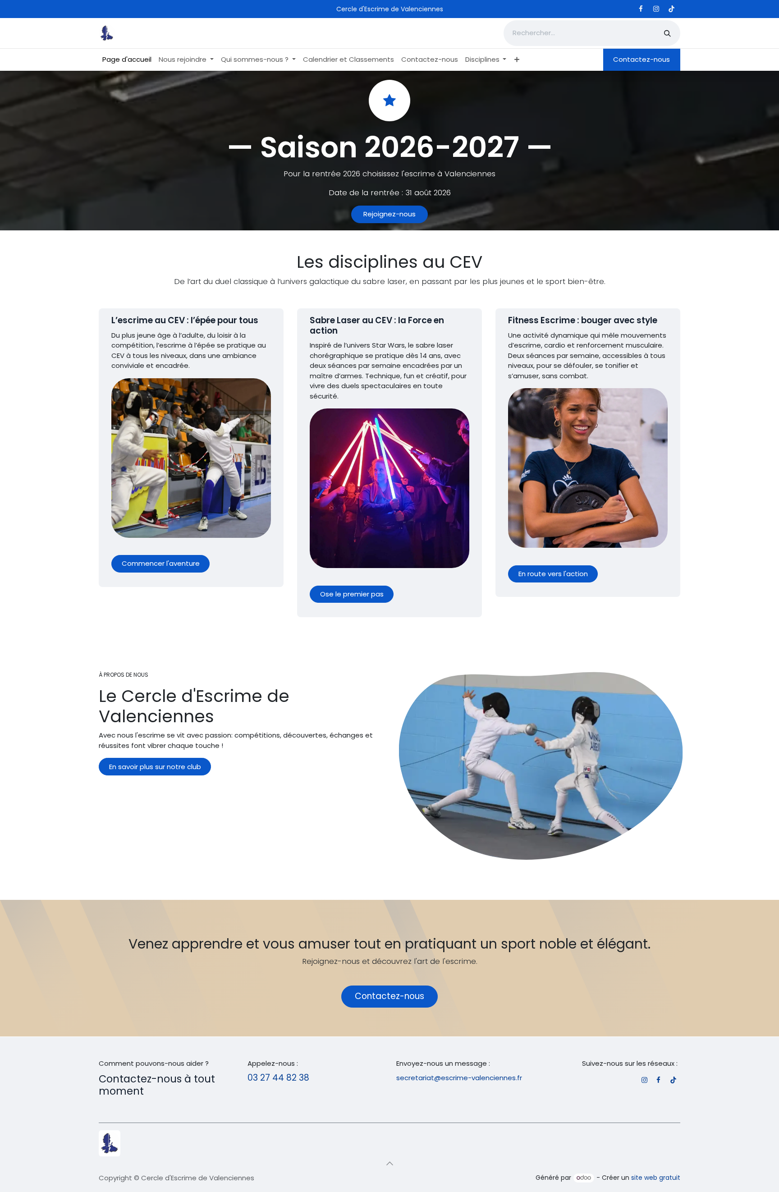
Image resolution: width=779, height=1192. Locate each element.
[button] (389, 1163)
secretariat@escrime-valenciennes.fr (459, 1077)
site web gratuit (655, 1177)
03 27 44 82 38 (278, 1078)
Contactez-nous (641, 59)
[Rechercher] (667, 33)
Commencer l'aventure (161, 563)
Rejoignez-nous (389, 214)
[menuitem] (127, 60)
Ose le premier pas (352, 594)
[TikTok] (671, 9)
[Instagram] (656, 9)
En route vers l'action (553, 573)
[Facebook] (640, 9)
